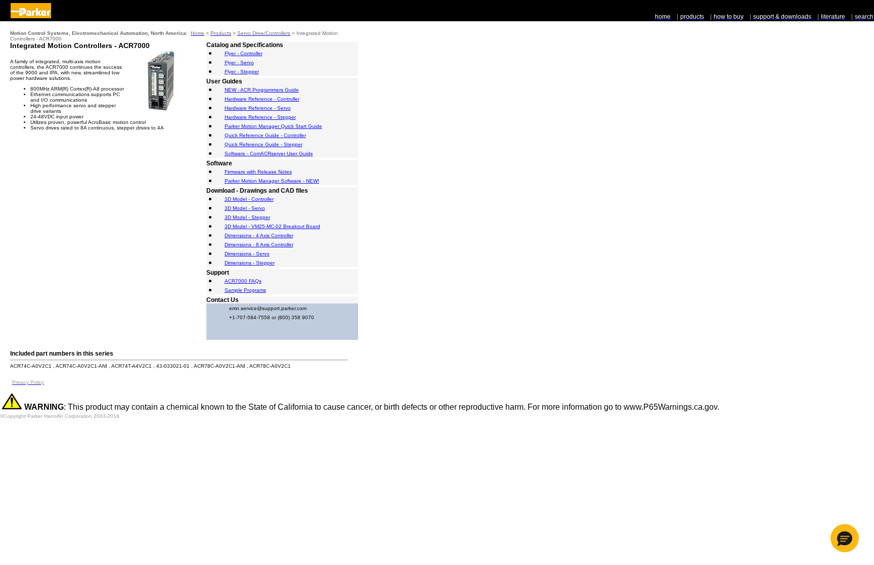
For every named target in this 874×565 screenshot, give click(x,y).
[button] (845, 538)
